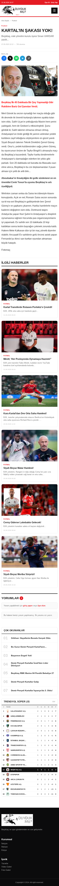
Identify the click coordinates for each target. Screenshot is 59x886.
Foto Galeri (6, 870)
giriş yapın (28, 606)
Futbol (14, 20)
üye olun (41, 606)
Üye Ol (47, 2)
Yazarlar (4, 863)
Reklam (4, 847)
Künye (4, 850)
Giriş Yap (54, 2)
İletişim (4, 843)
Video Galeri (6, 867)
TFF (53, 702)
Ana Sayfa (5, 20)
